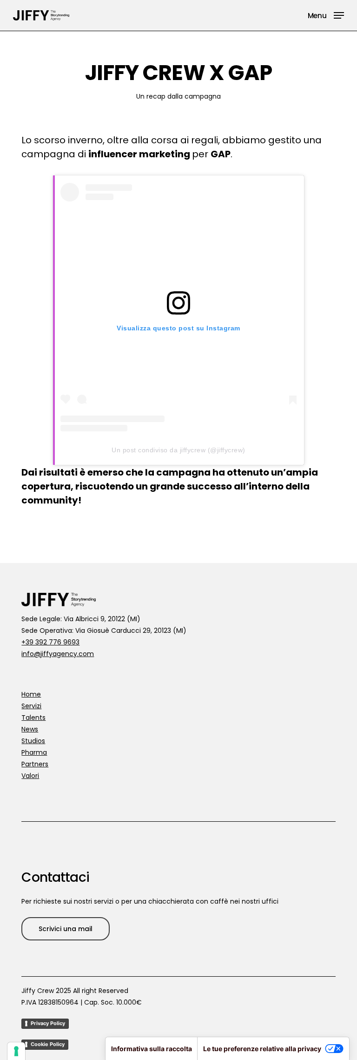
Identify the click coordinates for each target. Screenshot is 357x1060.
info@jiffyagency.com (57, 653)
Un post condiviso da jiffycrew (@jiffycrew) (178, 450)
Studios (33, 740)
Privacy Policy (48, 1023)
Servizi (31, 706)
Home (31, 694)
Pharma (34, 752)
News (29, 729)
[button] (326, 14)
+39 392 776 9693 (50, 642)
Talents (33, 717)
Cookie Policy (48, 1044)
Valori (30, 775)
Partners (34, 764)
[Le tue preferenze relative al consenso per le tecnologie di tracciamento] (16, 1051)
